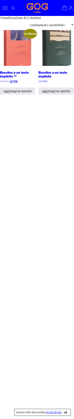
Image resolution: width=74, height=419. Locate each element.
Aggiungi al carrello (17, 91)
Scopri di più (53, 412)
